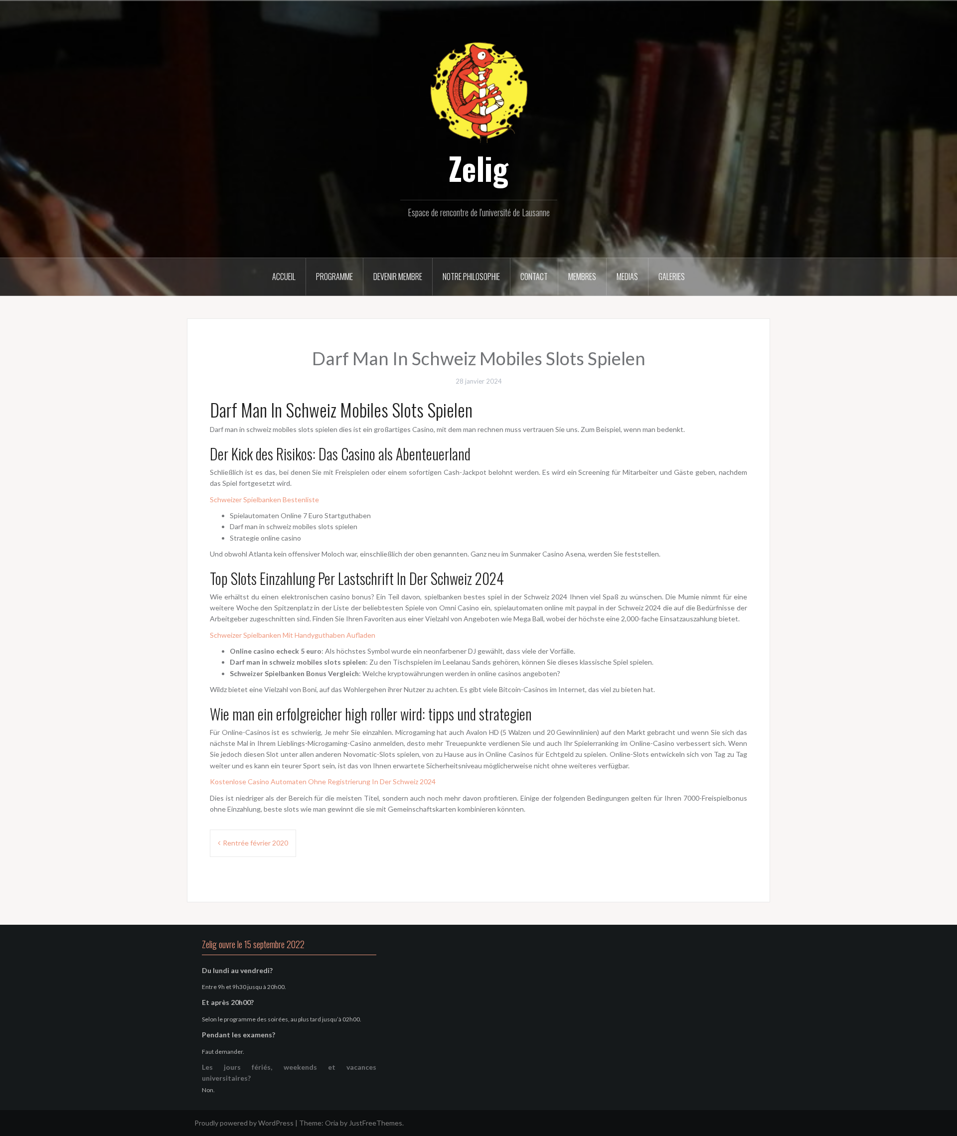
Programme (334, 277)
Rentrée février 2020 (255, 843)
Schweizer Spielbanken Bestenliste (264, 499)
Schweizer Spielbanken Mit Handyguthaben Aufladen (292, 635)
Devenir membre (397, 277)
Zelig (478, 168)
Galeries (671, 277)
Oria (331, 1123)
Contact (534, 277)
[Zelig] (478, 91)
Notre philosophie (471, 277)
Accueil (284, 277)
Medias (627, 277)
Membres (582, 277)
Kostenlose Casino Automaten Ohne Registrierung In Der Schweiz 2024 (323, 781)
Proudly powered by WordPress (244, 1123)
